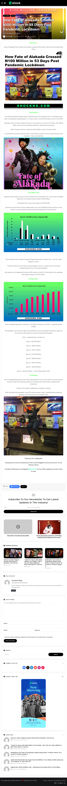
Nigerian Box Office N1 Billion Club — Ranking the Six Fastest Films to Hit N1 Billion (35, 767)
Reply (13, 590)
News (13, 15)
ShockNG (8, 36)
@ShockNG (32, 469)
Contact (45, 780)
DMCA (63, 780)
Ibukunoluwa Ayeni (16, 739)
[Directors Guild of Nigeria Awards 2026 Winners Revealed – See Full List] (13, 553)
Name (6, 623)
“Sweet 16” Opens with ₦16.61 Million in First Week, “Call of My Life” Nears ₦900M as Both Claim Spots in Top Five (33, 562)
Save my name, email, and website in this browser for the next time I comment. (29, 637)
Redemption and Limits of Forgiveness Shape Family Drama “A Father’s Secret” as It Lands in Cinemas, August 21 (53, 563)
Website (37, 630)
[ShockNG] (14, 3)
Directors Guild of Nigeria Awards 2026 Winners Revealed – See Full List (11, 561)
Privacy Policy (57, 780)
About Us (50, 780)
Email (6, 630)
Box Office (11, 11)
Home (5, 11)
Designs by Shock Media (30, 780)
